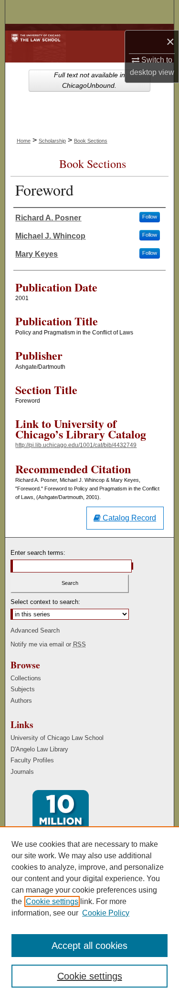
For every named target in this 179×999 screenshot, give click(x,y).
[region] (89, 912)
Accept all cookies (89, 945)
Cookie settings (52, 901)
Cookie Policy (105, 913)
